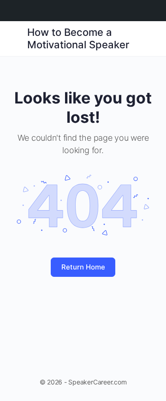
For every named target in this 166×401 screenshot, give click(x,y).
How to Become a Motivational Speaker (78, 38)
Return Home (83, 267)
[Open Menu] (14, 38)
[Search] (148, 38)
